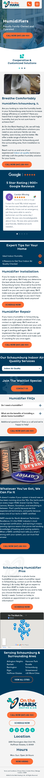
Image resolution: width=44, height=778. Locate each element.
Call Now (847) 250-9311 (17, 35)
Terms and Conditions (10, 771)
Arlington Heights (15, 661)
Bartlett (10, 664)
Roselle (28, 664)
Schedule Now (13, 304)
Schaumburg (31, 667)
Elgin (9, 670)
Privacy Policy (21, 771)
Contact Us (22, 388)
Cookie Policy (30, 771)
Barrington (12, 667)
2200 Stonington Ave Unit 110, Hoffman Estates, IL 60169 (22, 743)
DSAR (25, 772)
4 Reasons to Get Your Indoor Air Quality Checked (17, 262)
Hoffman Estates (14, 673)
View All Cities (22, 679)
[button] (17, 233)
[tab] (22, 405)
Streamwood (31, 670)
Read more (20, 226)
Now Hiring (22, 761)
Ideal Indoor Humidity (12, 256)
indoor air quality (21, 152)
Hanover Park (31, 661)
